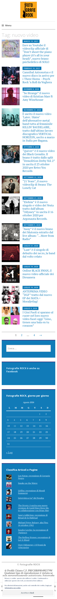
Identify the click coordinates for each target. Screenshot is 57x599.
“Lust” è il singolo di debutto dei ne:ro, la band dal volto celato (39, 253)
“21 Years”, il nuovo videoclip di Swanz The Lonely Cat (37, 184)
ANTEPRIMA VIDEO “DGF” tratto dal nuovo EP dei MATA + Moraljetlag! (37, 296)
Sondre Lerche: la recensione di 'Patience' (33, 531)
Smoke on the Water (28, 483)
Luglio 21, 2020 (31, 246)
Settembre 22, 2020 (33, 177)
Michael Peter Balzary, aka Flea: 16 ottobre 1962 (33, 523)
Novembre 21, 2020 (32, 110)
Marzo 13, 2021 (31, 41)
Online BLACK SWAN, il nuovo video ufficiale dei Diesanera (38, 274)
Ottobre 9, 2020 (31, 147)
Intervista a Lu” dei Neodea (31, 498)
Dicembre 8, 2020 (31, 89)
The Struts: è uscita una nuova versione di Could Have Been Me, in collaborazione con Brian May (33, 508)
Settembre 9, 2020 (32, 225)
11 (15, 425)
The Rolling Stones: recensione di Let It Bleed (34, 538)
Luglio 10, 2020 (31, 287)
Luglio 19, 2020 (31, 267)
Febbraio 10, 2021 (32, 68)
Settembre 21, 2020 (33, 198)
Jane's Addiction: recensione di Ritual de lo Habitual (32, 516)
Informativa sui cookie (13, 588)
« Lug (9, 452)
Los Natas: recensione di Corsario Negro (34, 477)
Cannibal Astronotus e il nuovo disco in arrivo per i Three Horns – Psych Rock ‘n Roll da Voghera (38, 77)
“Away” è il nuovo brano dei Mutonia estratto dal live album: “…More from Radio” (38, 234)
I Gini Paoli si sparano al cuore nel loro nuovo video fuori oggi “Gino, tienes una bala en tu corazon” (38, 319)
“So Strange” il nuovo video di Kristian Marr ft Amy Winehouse (38, 96)
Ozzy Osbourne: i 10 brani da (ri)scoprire (32, 546)
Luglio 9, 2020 (30, 308)
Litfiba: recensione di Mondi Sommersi (31, 492)
